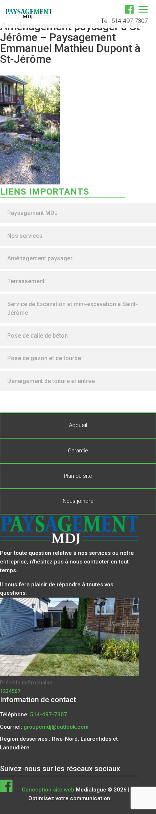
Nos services (24, 235)
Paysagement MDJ (32, 212)
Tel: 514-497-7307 (124, 20)
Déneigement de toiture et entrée (51, 381)
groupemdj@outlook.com (56, 727)
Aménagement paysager (40, 258)
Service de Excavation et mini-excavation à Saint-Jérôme (72, 308)
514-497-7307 (48, 714)
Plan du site (78, 476)
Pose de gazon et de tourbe (44, 358)
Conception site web (48, 789)
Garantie (78, 450)
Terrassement (26, 281)
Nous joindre (78, 501)
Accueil (78, 425)
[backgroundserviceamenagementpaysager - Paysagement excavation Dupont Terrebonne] (69, 674)
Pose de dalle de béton (37, 335)
